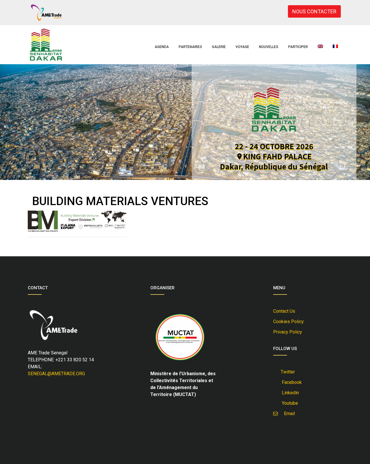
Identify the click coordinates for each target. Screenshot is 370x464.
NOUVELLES (268, 47)
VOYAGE (242, 47)
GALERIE (219, 47)
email (287, 413)
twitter (287, 372)
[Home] (46, 45)
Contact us (284, 311)
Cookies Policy (288, 321)
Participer (298, 47)
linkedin (289, 392)
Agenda (162, 47)
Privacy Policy (287, 332)
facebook (291, 382)
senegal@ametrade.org (56, 373)
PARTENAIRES (190, 47)
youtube (289, 403)
